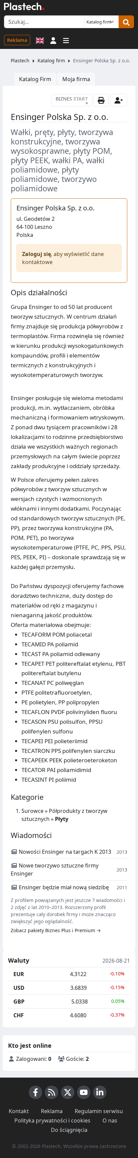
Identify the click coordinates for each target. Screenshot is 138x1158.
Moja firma (76, 79)
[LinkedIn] (100, 1092)
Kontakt (19, 1111)
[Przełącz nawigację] (66, 40)
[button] (53, 40)
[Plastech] (24, 6)
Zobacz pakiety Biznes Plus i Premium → (56, 930)
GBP (18, 1001)
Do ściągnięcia (69, 1130)
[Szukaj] (126, 21)
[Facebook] (35, 1092)
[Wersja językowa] (40, 40)
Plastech (20, 60)
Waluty (18, 960)
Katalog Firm (35, 79)
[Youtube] (83, 1092)
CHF (18, 1015)
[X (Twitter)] (67, 1092)
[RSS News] (51, 1092)
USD (18, 987)
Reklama (17, 40)
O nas (109, 1120)
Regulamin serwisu (99, 1111)
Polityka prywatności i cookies (52, 1120)
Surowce (32, 811)
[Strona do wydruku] (101, 100)
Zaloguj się (36, 254)
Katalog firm (51, 60)
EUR (18, 974)
